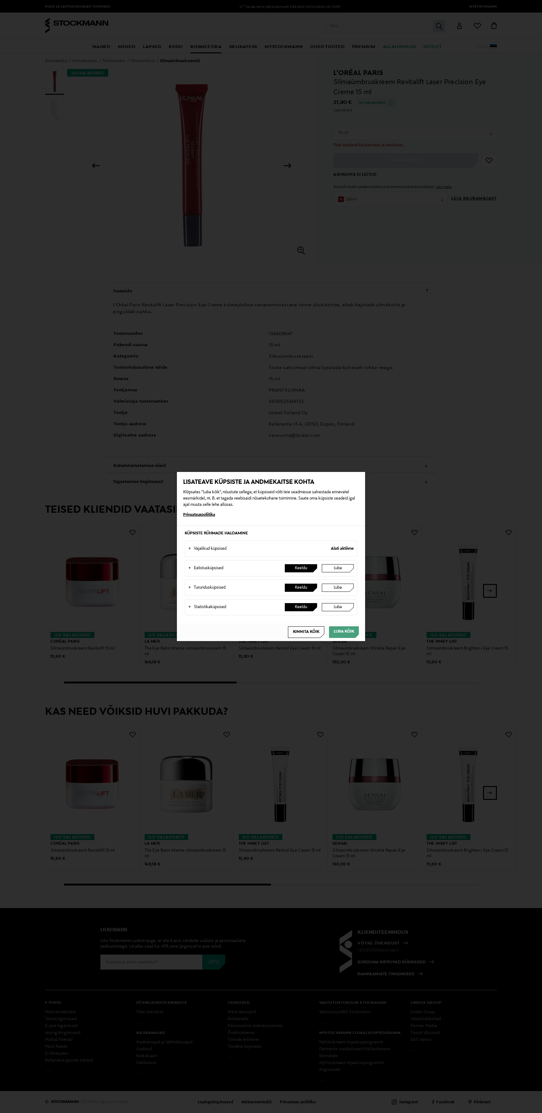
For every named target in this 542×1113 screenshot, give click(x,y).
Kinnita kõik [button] (306, 632)
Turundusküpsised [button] (207, 588)
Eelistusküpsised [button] (205, 568)
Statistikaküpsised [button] (207, 607)
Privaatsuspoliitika (199, 515)
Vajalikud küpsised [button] (207, 549)
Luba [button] (338, 568)
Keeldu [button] (301, 568)
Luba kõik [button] (344, 631)
